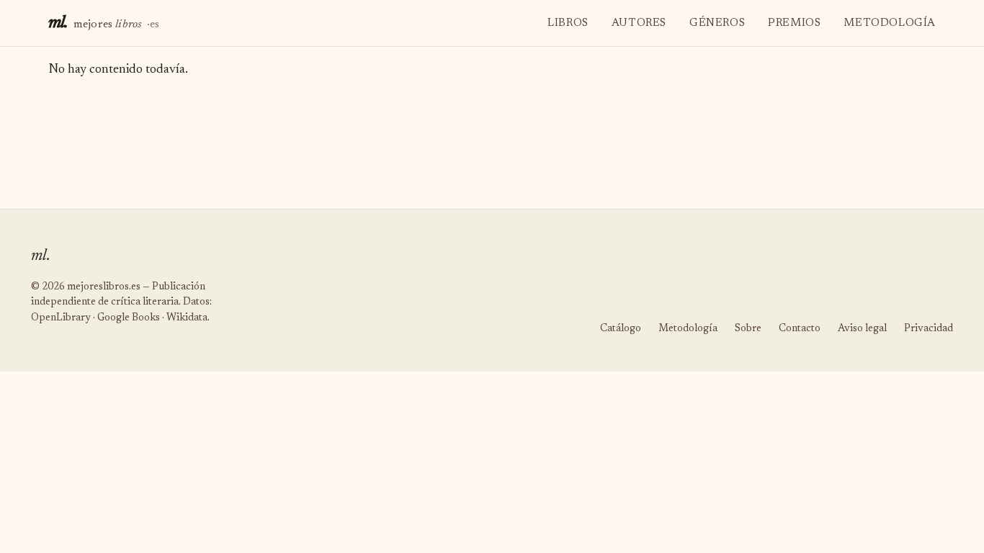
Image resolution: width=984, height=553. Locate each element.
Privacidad (928, 329)
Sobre (748, 329)
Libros (568, 23)
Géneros (717, 23)
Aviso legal (862, 329)
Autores (639, 23)
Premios (794, 23)
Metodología (890, 23)
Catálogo (620, 329)
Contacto (799, 329)
